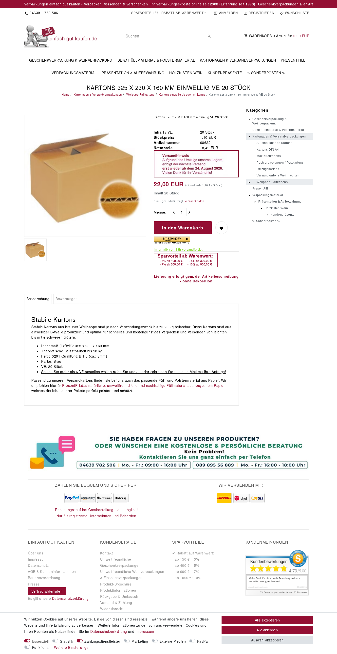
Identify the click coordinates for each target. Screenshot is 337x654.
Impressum (37, 559)
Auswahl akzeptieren (267, 639)
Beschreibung (37, 298)
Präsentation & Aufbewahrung (133, 72)
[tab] (38, 299)
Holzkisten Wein (186, 72)
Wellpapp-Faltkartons (140, 94)
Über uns (35, 553)
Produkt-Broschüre (116, 584)
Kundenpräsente (225, 72)
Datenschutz (38, 565)
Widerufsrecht (112, 608)
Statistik (66, 641)
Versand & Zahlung (116, 602)
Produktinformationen (118, 590)
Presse (33, 584)
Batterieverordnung (44, 577)
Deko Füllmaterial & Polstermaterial (156, 60)
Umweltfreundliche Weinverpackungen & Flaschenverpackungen (132, 574)
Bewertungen (67, 298)
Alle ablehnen (267, 629)
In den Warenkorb (182, 227)
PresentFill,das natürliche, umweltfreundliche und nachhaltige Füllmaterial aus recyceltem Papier (143, 385)
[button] (168, 13)
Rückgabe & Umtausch (119, 596)
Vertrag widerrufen (46, 591)
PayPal (203, 641)
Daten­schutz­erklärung (108, 631)
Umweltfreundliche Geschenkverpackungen (120, 562)
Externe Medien (172, 641)
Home (65, 94)
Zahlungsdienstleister (102, 641)
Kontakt (106, 553)
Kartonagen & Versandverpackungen (238, 60)
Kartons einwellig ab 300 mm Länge (181, 94)
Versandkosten (194, 201)
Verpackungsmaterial (74, 72)
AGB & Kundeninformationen (52, 571)
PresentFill (293, 60)
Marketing (139, 641)
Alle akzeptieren (267, 620)
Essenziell (40, 641)
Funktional (41, 647)
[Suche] (209, 36)
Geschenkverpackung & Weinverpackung (70, 60)
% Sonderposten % (266, 72)
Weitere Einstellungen (72, 647)
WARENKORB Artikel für (279, 35)
